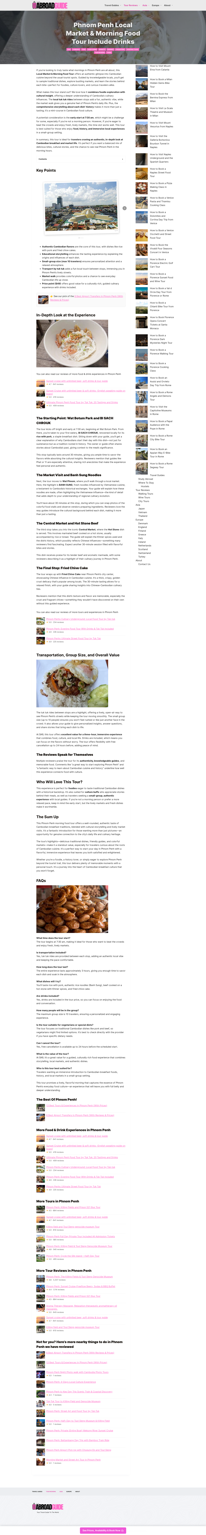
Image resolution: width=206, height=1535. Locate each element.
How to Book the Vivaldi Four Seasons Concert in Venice (161, 249)
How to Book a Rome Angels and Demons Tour (161, 396)
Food (84, 49)
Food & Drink (92, 49)
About (167, 5)
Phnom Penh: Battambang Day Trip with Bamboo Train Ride (77, 1440)
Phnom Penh (120, 49)
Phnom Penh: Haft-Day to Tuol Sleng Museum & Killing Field (78, 1420)
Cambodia (76, 49)
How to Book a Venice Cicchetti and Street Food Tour (162, 234)
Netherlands (144, 545)
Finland (142, 530)
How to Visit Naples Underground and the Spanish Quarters (161, 158)
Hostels (145, 486)
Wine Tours (144, 497)
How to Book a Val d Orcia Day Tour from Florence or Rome (161, 292)
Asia (144, 5)
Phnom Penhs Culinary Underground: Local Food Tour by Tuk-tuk (80, 619)
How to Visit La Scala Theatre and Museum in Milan (161, 112)
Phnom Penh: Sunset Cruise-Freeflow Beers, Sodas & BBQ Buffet (80, 1286)
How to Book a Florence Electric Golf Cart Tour (161, 263)
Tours (109, 52)
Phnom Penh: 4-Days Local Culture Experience (71, 1382)
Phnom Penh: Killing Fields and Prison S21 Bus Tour (73, 1207)
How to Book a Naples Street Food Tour (160, 172)
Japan (141, 508)
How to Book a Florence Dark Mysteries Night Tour (161, 339)
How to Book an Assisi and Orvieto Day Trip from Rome (160, 381)
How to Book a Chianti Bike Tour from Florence (162, 306)
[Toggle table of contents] (122, 159)
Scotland (143, 549)
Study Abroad (145, 479)
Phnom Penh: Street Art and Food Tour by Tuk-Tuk (72, 1411)
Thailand (142, 516)
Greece (142, 534)
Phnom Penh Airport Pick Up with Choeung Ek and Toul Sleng (78, 1450)
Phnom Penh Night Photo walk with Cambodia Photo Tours (77, 1372)
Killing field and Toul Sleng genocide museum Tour (73, 1226)
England (142, 527)
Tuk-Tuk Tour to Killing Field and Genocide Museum (73, 1401)
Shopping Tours (132, 49)
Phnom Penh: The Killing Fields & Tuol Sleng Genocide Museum (79, 1276)
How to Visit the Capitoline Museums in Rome (161, 410)
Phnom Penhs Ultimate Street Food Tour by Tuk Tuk (73, 638)
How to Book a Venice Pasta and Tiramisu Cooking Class (162, 201)
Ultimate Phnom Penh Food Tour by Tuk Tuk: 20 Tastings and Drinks (82, 402)
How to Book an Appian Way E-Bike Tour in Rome (160, 453)
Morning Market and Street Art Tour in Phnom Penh (73, 1459)
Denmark (143, 523)
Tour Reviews (131, 5)
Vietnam (142, 512)
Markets (102, 49)
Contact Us (144, 564)
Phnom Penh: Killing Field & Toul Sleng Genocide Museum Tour (79, 1246)
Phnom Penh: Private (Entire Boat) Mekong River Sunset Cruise (79, 1430)
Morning (110, 49)
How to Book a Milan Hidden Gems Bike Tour (161, 83)
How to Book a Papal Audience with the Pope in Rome (161, 425)
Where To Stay (146, 482)
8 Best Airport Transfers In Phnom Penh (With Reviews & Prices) (80, 1115)
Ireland (142, 542)
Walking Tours (145, 493)
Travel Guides (112, 5)
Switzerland (144, 553)
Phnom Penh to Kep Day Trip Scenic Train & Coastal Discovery (79, 1391)
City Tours (143, 501)
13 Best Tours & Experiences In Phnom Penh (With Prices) (76, 1105)
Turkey (141, 556)
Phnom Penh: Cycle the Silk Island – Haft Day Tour (72, 1256)
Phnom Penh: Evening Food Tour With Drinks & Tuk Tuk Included (80, 628)
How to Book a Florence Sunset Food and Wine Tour (161, 278)
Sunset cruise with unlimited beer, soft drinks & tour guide (77, 381)
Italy (140, 538)
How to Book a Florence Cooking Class (159, 367)
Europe (155, 5)
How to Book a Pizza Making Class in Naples (161, 187)
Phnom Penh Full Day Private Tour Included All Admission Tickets (80, 1236)
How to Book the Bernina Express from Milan (161, 97)
